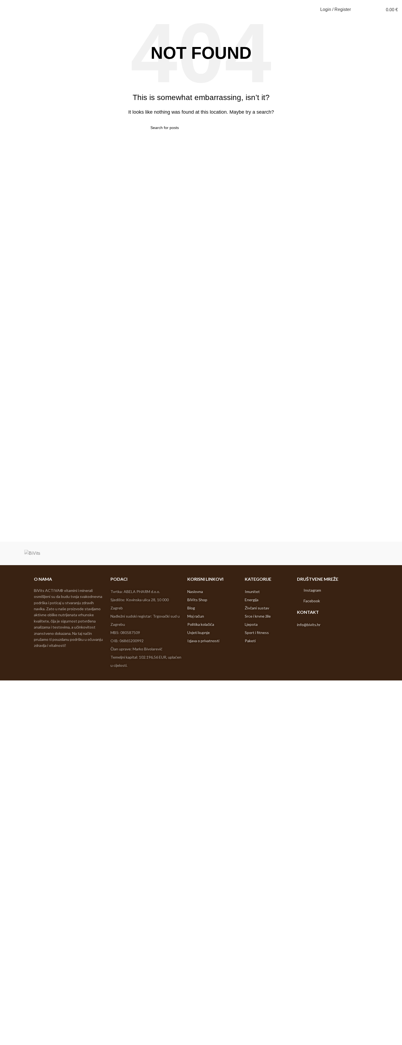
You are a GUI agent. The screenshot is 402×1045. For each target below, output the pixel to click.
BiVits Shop (197, 599)
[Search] (358, 9)
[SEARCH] (249, 127)
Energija (251, 599)
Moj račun (195, 616)
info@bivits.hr (309, 624)
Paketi (250, 640)
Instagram (312, 590)
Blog (191, 608)
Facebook (312, 600)
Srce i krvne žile (258, 616)
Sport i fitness (257, 632)
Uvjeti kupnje (198, 632)
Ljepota (251, 624)
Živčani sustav (257, 608)
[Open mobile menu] (6, 9)
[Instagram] (299, 590)
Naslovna (195, 591)
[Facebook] (299, 601)
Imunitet (252, 591)
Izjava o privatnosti (203, 640)
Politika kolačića (200, 624)
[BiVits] (32, 553)
